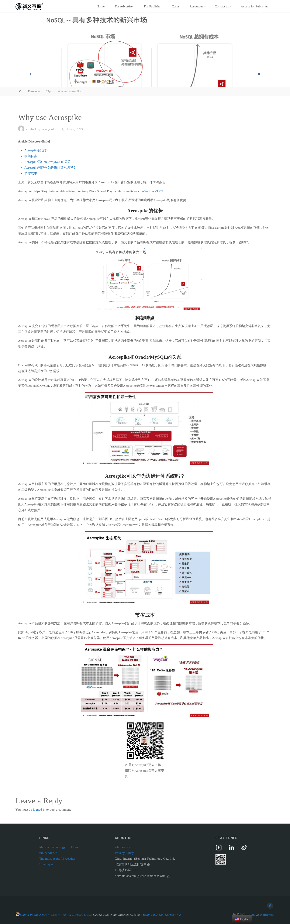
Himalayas (46, 864)
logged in (39, 809)
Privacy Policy (124, 853)
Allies (74, 847)
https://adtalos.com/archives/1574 (141, 191)
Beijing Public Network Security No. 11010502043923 (56, 914)
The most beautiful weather (57, 858)
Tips (49, 91)
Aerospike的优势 (36, 150)
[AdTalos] (29, 6)
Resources (34, 91)
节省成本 (30, 173)
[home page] (270, 906)
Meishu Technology (52, 847)
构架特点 (30, 156)
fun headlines (48, 853)
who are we (122, 847)
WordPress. (267, 914)
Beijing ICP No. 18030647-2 (162, 914)
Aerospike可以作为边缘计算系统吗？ (50, 167)
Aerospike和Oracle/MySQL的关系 (47, 162)
